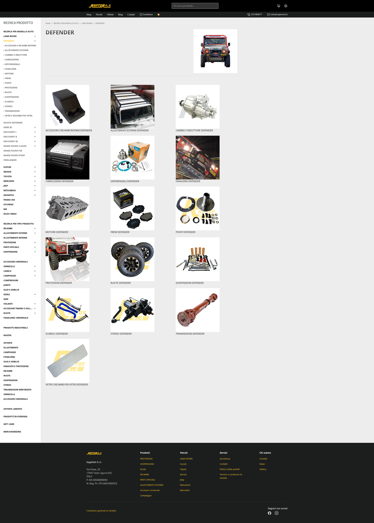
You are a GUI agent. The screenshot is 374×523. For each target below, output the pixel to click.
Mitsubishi (185, 485)
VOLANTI (8, 304)
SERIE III (8, 127)
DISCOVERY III (11, 141)
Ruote (143, 469)
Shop (88, 14)
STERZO (7, 385)
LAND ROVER (10, 36)
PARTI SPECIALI (11, 247)
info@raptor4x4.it (279, 14)
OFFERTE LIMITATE (13, 409)
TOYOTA (8, 176)
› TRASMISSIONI (12, 111)
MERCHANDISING (12, 432)
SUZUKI (7, 167)
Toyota (183, 469)
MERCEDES (9, 181)
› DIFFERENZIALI (12, 64)
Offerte (110, 14)
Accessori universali (150, 490)
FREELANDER (10, 160)
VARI (6, 299)
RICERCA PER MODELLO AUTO (19, 31)
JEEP (6, 186)
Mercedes (185, 490)
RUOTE (7, 313)
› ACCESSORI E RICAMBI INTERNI (20, 45)
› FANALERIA (10, 69)
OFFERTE (8, 343)
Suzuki (183, 464)
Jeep (182, 479)
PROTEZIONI (10, 242)
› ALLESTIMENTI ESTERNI (16, 50)
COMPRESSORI (11, 280)
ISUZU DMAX (10, 214)
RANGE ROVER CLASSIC (15, 146)
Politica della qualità (230, 469)
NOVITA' (8, 335)
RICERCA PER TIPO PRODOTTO (19, 224)
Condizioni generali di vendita (101, 510)
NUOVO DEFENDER (13, 123)
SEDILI (7, 294)
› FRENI (7, 78)
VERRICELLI (9, 266)
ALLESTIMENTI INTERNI (15, 238)
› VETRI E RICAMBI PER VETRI (18, 116)
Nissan (183, 474)
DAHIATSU (9, 195)
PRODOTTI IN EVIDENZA (15, 416)
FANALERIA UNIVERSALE (16, 318)
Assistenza (148, 14)
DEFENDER (9, 41)
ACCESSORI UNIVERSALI (16, 262)
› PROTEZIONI (10, 87)
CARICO (7, 271)
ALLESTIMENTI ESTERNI (15, 233)
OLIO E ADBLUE (11, 290)
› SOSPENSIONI (11, 97)
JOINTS (7, 285)
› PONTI (7, 83)
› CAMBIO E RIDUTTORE (15, 55)
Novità (99, 14)
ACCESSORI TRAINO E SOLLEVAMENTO (18, 308)
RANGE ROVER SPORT (14, 155)
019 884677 (256, 14)
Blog (120, 14)
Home (48, 23)
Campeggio (145, 495)
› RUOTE (8, 92)
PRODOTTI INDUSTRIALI (16, 328)
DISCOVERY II (10, 137)
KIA (5, 209)
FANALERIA (9, 357)
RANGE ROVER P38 (13, 151)
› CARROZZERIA (11, 59)
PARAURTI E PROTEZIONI (16, 366)
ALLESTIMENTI (11, 347)
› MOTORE (9, 73)
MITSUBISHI (10, 190)
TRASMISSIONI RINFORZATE (17, 389)
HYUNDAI (8, 204)
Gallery (262, 469)
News (262, 464)
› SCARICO (9, 101)
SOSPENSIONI (10, 252)
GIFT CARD (9, 424)
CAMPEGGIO (10, 276)
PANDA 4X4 (9, 200)
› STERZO (8, 106)
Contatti (131, 14)
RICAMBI (8, 228)
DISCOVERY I (10, 132)
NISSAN (7, 172)
